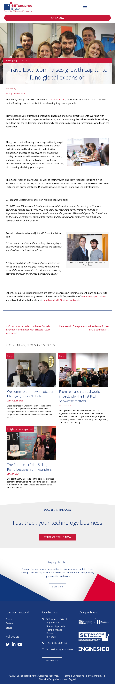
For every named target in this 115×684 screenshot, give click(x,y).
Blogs (10, 356)
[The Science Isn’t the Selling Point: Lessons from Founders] (31, 458)
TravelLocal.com (56, 99)
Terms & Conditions (73, 675)
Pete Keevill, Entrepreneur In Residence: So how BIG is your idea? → (84, 328)
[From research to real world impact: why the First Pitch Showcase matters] (83, 389)
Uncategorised (25, 429)
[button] (57, 18)
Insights (11, 429)
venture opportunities (94, 296)
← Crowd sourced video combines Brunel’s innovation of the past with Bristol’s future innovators (28, 330)
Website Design (47, 679)
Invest (9, 627)
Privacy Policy (95, 675)
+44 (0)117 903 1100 (56, 642)
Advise (9, 619)
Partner (10, 623)
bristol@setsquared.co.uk (59, 649)
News (9, 60)
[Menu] (85, 7)
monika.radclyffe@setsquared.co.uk (61, 300)
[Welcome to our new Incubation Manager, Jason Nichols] (31, 389)
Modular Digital (67, 679)
